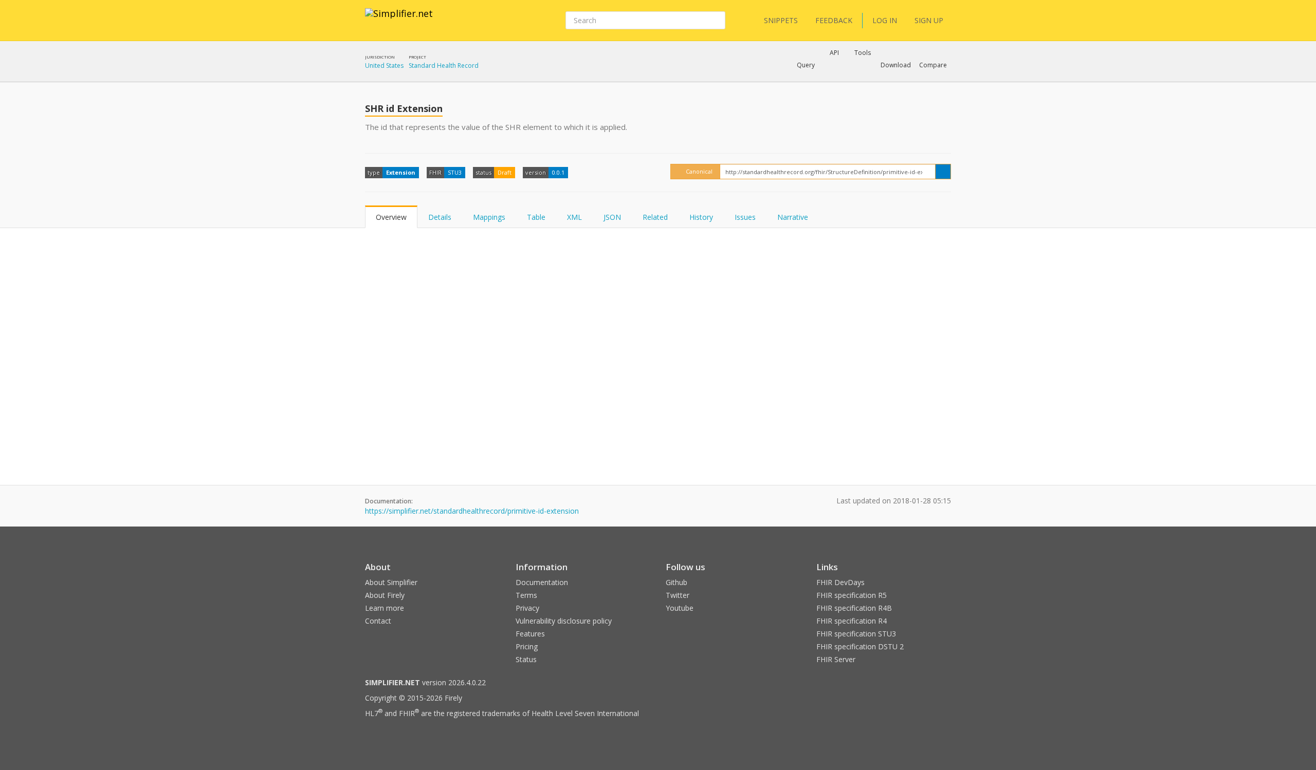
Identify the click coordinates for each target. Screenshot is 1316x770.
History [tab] (701, 217)
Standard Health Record (444, 65)
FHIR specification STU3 (856, 633)
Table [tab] (536, 217)
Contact (378, 621)
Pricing (527, 646)
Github (676, 582)
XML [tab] (574, 217)
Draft (504, 172)
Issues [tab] (745, 217)
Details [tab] (439, 217)
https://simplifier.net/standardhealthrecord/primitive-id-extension (472, 511)
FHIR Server (835, 659)
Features (530, 633)
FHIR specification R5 (851, 595)
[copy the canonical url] (943, 171)
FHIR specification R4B (854, 608)
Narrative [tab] (792, 217)
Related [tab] (655, 217)
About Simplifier (391, 582)
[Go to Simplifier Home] (399, 20)
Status (526, 659)
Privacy (527, 608)
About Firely (385, 595)
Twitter (677, 595)
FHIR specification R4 (851, 621)
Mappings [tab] (489, 217)
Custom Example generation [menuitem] (817, 79)
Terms (526, 595)
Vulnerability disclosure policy (564, 621)
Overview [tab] (391, 217)
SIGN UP (929, 20)
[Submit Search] (716, 20)
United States (384, 65)
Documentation (542, 582)
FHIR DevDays (840, 582)
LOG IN (884, 20)
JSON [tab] (612, 217)
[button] (805, 65)
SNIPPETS (781, 20)
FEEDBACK (833, 20)
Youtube (679, 608)
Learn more (384, 608)
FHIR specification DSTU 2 (860, 646)
